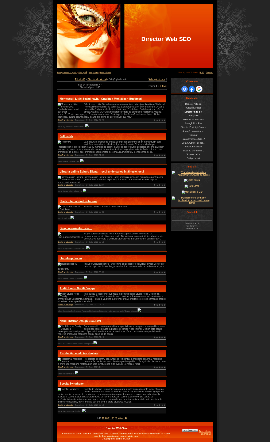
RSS (202, 72)
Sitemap (209, 72)
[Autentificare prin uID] (184, 89)
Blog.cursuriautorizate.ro (76, 228)
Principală (82, 72)
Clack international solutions (78, 201)
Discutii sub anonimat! (205, 432)
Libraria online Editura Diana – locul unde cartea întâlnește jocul (102, 171)
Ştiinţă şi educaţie (65, 120)
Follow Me (66, 136)
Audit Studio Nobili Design (77, 288)
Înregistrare (94, 72)
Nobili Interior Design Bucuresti (80, 320)
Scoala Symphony (72, 383)
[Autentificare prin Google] (199, 89)
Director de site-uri (97, 79)
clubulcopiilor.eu (71, 258)
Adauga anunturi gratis (67, 72)
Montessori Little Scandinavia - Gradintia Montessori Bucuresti (101, 98)
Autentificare (105, 72)
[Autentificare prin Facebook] (192, 89)
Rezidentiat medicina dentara (79, 353)
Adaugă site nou (157, 79)
